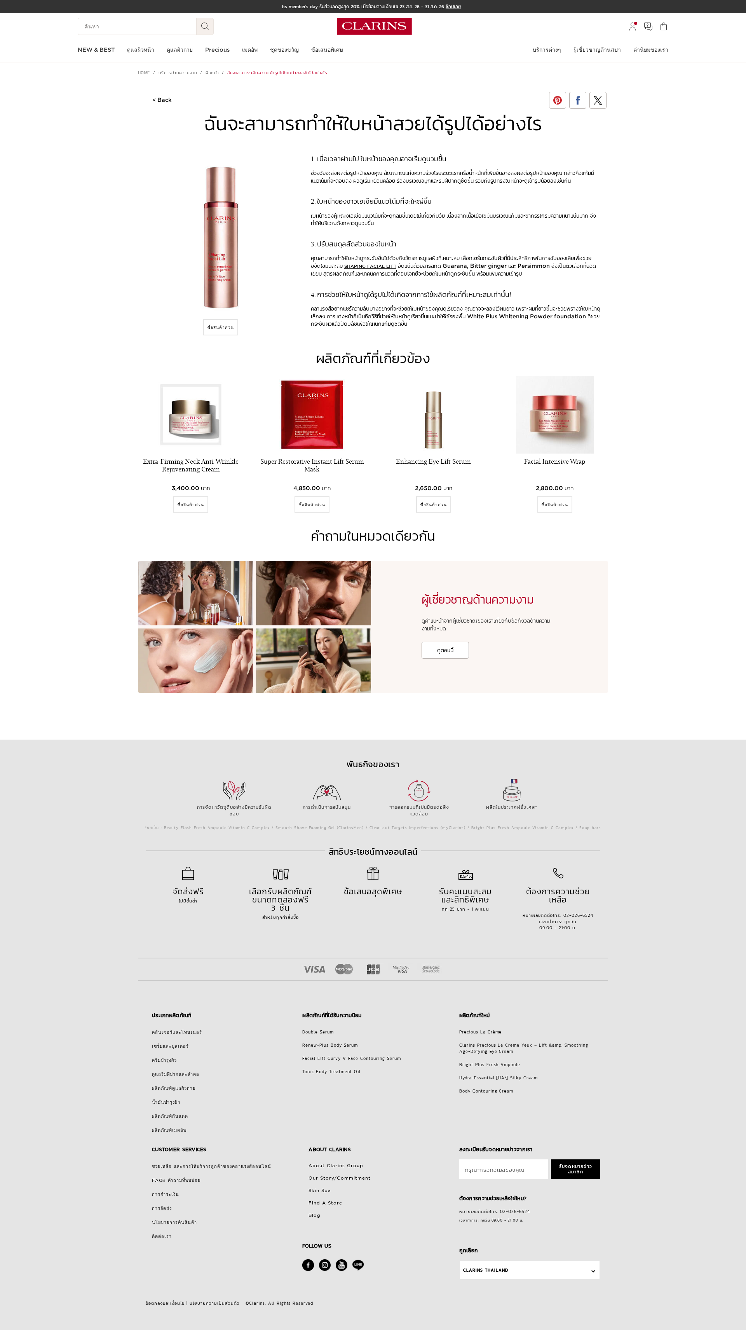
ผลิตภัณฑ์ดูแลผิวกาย (173, 1088)
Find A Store (325, 1203)
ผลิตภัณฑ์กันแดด (170, 1116)
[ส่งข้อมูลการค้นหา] (205, 26)
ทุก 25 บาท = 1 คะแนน (465, 898)
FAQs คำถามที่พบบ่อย (176, 1180)
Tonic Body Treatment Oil (331, 1071)
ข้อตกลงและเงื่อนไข (165, 1303)
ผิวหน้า (212, 73)
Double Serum (318, 1032)
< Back (162, 100)
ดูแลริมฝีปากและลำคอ (175, 1074)
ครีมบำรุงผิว (164, 1060)
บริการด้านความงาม (178, 73)
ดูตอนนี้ (445, 650)
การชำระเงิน (165, 1194)
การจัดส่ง (162, 1208)
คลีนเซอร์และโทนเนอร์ (177, 1032)
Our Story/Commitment (340, 1178)
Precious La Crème (480, 1032)
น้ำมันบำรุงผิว (166, 1102)
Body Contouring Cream (486, 1091)
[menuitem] (632, 26)
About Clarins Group (336, 1165)
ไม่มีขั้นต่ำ (188, 894)
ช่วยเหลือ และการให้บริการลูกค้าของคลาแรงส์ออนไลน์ (211, 1166)
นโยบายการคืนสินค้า (174, 1222)
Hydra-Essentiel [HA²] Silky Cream (498, 1078)
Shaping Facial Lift (370, 266)
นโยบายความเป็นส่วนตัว (215, 1303)
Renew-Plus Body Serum (330, 1045)
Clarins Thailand (485, 1270)
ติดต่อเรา (162, 1236)
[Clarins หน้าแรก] (374, 26)
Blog (315, 1215)
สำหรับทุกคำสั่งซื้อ (280, 902)
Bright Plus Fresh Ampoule (490, 1064)
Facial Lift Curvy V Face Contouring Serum (351, 1058)
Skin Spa (320, 1190)
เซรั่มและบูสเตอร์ (170, 1046)
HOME (144, 73)
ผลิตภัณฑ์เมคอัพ (169, 1130)
